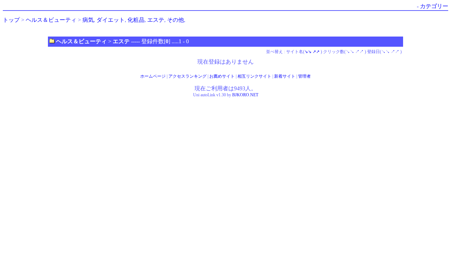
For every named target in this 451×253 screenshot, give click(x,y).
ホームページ (153, 76)
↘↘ (350, 51)
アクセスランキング (187, 76)
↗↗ (316, 51)
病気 (88, 20)
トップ (11, 20)
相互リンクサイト (254, 76)
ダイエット (111, 20)
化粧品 (136, 20)
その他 (175, 20)
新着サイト (284, 76)
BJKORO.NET (245, 94)
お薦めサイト (222, 76)
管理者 (304, 76)
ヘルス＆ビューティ (51, 20)
